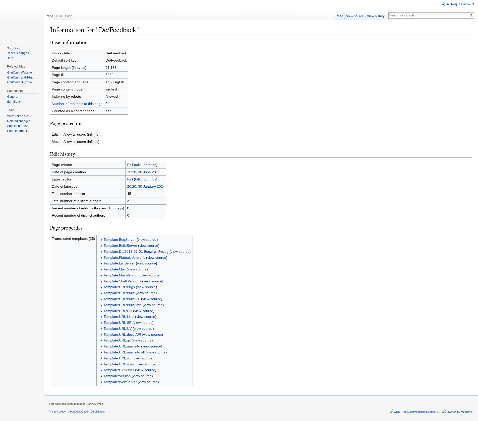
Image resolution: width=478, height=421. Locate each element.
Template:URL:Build (119, 293)
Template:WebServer (120, 382)
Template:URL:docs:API (122, 335)
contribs (150, 165)
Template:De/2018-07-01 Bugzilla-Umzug (136, 251)
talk (138, 165)
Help (10, 58)
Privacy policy (57, 411)
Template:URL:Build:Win (123, 305)
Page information (18, 131)
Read (339, 16)
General (12, 96)
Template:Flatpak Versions (124, 257)
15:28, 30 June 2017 (143, 172)
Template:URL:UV (118, 329)
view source (147, 240)
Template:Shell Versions (122, 281)
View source (355, 16)
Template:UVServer (119, 370)
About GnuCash (78, 411)
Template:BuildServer (120, 246)
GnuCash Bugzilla (19, 82)
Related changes (18, 121)
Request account (462, 4)
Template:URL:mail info (122, 346)
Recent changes (18, 53)
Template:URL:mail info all (124, 352)
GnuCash (13, 48)
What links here (17, 116)
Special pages (17, 126)
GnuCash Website (19, 72)
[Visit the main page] (22, 20)
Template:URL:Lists (119, 317)
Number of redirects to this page (77, 104)
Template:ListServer (119, 263)
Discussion (64, 16)
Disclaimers (98, 411)
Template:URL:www (119, 364)
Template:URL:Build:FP (122, 299)
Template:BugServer (120, 240)
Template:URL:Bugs (119, 287)
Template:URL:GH (118, 311)
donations (14, 101)
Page (49, 16)
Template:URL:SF (117, 323)
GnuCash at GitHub (20, 77)
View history (376, 16)
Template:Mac (115, 269)
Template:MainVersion (121, 275)
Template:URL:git (117, 340)
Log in (444, 4)
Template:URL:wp (117, 358)
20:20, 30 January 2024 (146, 186)
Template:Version (117, 376)
